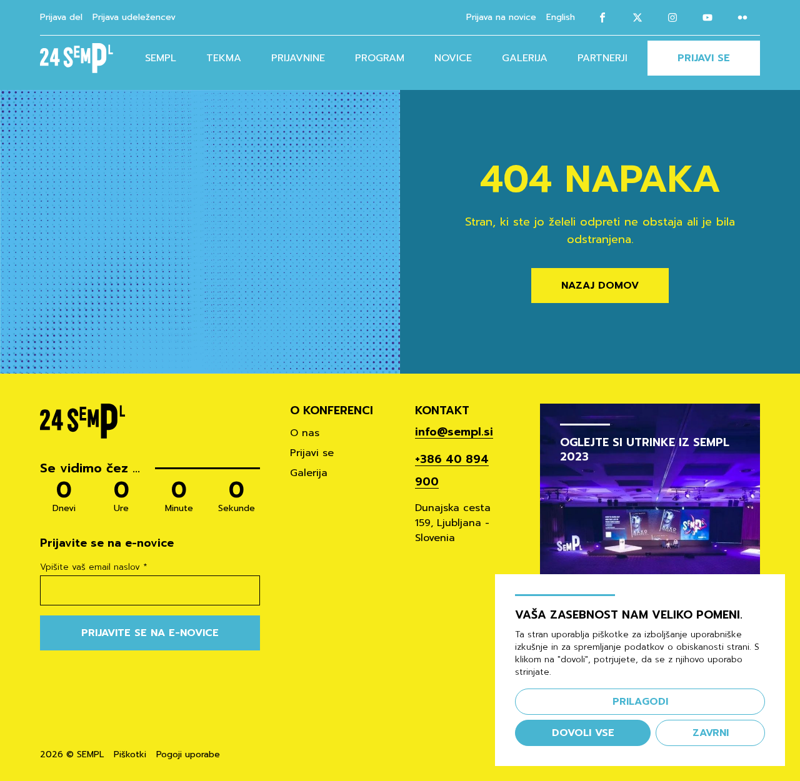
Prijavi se (704, 58)
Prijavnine (298, 58)
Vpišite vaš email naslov (94, 567)
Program (379, 58)
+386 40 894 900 (452, 470)
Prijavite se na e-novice (150, 632)
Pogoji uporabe (188, 755)
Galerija (525, 58)
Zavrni (710, 732)
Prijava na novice (501, 17)
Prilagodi (640, 701)
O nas (304, 432)
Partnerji (603, 58)
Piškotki (130, 755)
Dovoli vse (583, 732)
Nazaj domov (600, 285)
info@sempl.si (454, 431)
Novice (453, 58)
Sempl (160, 58)
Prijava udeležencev (134, 17)
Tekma (223, 58)
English (560, 17)
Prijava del (61, 17)
